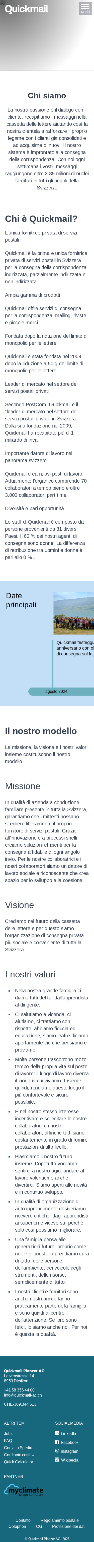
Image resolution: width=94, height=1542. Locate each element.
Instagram (69, 1451)
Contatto (23, 1520)
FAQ (8, 1441)
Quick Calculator (18, 1462)
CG (39, 1526)
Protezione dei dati (68, 1526)
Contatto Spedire (18, 1448)
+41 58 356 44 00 (19, 1390)
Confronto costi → (19, 1455)
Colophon (17, 1526)
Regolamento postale (60, 1520)
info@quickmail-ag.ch (23, 1395)
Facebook (70, 1442)
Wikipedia (70, 1460)
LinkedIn (68, 1433)
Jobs (8, 1433)
